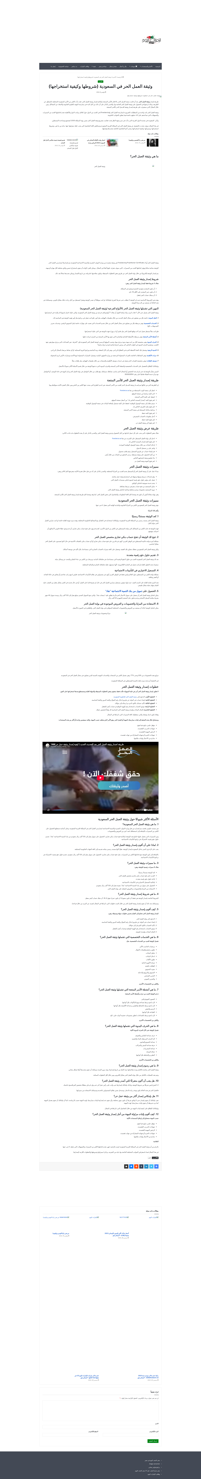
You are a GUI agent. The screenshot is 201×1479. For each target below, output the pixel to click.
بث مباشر (74, 66)
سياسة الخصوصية (63, 66)
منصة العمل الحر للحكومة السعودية (125, 697)
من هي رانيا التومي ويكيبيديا (61, 1233)
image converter (154, 1464)
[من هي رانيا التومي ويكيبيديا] (56, 1223)
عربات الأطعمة (152, 355)
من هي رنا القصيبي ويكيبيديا (137, 140)
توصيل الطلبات (152, 361)
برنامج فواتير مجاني (154, 1467)
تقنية (94, 66)
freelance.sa (124, 390)
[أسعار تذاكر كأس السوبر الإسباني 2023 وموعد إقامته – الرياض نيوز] (115, 1223)
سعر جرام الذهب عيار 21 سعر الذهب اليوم (147, 1471)
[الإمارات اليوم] (151, 40)
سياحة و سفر (102, 66)
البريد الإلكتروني (153, 1431)
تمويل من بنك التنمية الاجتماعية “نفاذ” (123, 591)
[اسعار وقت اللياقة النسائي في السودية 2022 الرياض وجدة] (112, 143)
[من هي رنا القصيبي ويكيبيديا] (152, 143)
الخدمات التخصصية (150, 323)
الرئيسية (157, 66)
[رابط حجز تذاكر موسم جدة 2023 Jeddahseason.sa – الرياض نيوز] (145, 1295)
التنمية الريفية (152, 350)
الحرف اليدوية (152, 342)
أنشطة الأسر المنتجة (150, 337)
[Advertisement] (163, 14)
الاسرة (114, 77)
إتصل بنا (53, 66)
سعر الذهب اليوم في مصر (152, 1460)
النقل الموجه (153, 318)
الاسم (156, 1423)
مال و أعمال (123, 66)
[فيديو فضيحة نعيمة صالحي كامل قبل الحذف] (72, 144)
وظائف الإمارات (84, 66)
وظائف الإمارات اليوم (154, 1474)
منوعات (133, 66)
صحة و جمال (113, 66)
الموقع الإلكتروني (93, 1431)
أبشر (149, 1158)
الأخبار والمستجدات (146, 66)
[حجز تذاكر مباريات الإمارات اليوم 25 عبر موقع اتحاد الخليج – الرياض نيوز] (85, 1295)
